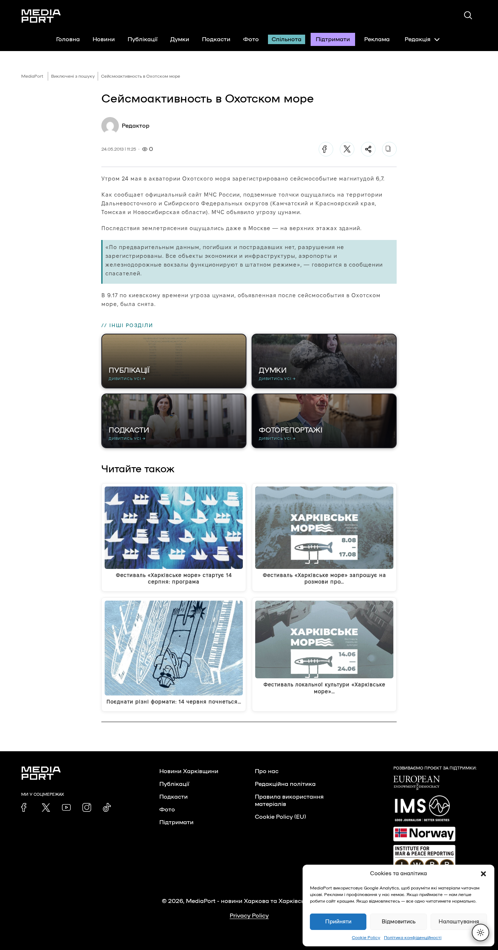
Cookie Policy (366, 937)
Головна (68, 39)
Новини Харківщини (188, 771)
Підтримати (333, 39)
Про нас (267, 771)
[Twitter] (347, 149)
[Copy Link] (389, 149)
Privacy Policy (249, 916)
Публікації (142, 39)
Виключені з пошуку (73, 76)
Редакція (418, 39)
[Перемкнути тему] (480, 932)
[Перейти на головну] (41, 16)
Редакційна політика (285, 784)
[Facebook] (326, 149)
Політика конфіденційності (412, 937)
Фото (251, 39)
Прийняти (338, 921)
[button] (483, 873)
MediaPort (32, 76)
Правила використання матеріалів (289, 800)
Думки (179, 39)
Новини (104, 39)
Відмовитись (399, 921)
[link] (25, 807)
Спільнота (286, 39)
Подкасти (216, 39)
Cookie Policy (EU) (280, 817)
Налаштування (459, 921)
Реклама (377, 39)
